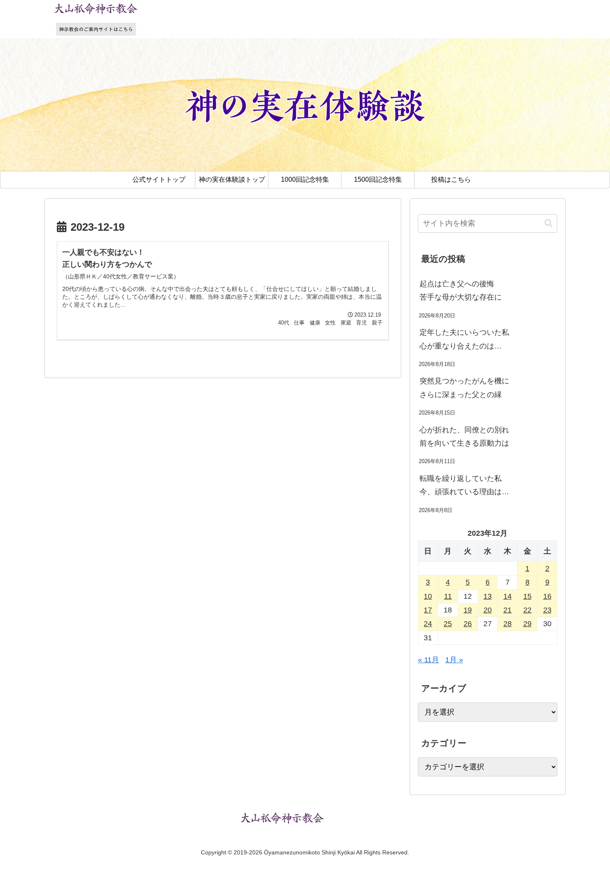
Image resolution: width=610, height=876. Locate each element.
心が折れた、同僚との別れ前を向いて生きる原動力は (464, 436)
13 (487, 596)
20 (487, 610)
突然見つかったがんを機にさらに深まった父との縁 (464, 387)
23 (547, 610)
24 (428, 624)
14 (507, 596)
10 (428, 596)
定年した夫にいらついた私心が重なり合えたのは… (464, 339)
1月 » (454, 660)
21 (507, 610)
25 (448, 624)
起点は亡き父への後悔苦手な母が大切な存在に (461, 290)
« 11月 (428, 660)
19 (468, 610)
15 (527, 596)
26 (468, 624)
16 (547, 596)
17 (428, 610)
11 (448, 596)
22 (527, 610)
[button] (548, 223)
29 (527, 624)
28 (507, 624)
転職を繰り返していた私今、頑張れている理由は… (464, 485)
